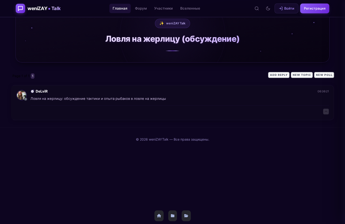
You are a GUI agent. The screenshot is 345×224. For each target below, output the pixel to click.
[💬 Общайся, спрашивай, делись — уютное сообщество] (172, 216)
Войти (289, 8)
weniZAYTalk (172, 23)
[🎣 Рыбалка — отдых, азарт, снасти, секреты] (186, 216)
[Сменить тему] (268, 8)
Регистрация (315, 8)
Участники (163, 8)
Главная (120, 8)
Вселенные (190, 8)
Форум (141, 8)
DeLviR (42, 91)
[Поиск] (256, 8)
